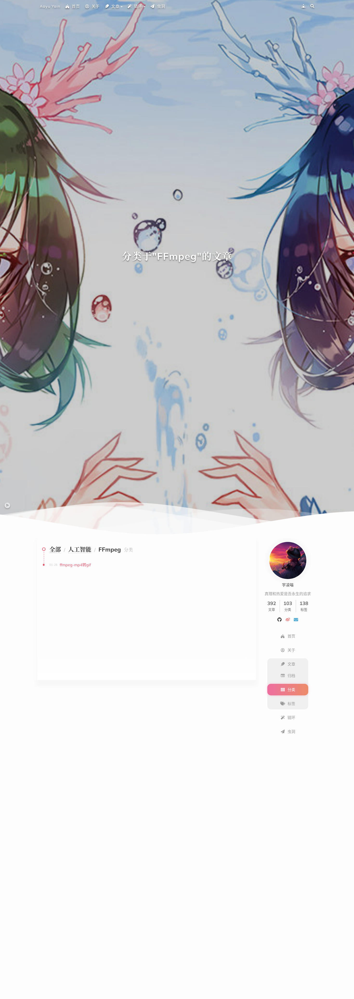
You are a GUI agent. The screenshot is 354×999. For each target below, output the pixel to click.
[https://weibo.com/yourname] (287, 619)
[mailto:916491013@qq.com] (296, 619)
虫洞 (161, 6)
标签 (291, 703)
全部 (55, 549)
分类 (291, 689)
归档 (291, 675)
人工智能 (79, 549)
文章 (115, 6)
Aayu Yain (50, 6)
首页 (76, 6)
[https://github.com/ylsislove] (279, 619)
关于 (96, 6)
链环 (138, 6)
